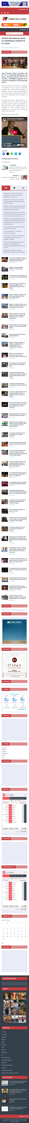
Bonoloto (4, 748)
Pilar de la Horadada (7, 1060)
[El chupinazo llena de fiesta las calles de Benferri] (5, 336)
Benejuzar (4, 1062)
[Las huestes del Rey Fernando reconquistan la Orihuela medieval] (5, 434)
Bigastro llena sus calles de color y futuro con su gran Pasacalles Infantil (18, 326)
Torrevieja (4, 1034)
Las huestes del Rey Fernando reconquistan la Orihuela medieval (17, 434)
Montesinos (4, 1052)
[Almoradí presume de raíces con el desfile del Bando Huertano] (5, 415)
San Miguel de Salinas (7, 1065)
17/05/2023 (5, 47)
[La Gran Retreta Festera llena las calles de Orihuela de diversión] (5, 444)
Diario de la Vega (14, 47)
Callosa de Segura (6, 1057)
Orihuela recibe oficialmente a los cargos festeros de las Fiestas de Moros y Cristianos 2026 (18, 560)
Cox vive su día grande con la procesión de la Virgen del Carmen (17, 529)
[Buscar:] (14, 33)
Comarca (4, 1067)
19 (10, 933)
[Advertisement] (14, 730)
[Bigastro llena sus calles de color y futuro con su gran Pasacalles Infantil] (5, 326)
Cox (2, 1055)
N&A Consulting (14, 1121)
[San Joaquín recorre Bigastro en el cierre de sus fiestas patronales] (5, 277)
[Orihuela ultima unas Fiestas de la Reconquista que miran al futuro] (5, 579)
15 (21, 931)
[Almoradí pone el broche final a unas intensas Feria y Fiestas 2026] (5, 364)
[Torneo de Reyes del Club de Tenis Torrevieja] (5, 1100)
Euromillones (5, 753)
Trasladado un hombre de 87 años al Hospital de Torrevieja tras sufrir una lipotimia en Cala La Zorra (13, 195)
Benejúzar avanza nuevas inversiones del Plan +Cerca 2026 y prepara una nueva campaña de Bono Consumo (14, 207)
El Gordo (4, 751)
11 (7, 931)
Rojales (3, 1042)
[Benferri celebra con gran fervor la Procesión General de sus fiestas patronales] (5, 296)
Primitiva (4, 750)
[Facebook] (1, 12)
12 (10, 931)
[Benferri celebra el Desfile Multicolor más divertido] (5, 269)
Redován (4, 1044)
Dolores (3, 1049)
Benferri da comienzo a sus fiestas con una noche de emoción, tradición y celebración (18, 355)
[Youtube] (4, 12)
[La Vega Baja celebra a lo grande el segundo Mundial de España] (5, 484)
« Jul (3, 943)
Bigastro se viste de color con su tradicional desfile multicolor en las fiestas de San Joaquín (18, 306)
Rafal (3, 1047)
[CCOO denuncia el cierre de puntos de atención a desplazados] (5, 1108)
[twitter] (8, 12)
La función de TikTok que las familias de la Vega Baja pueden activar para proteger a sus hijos (14, 237)
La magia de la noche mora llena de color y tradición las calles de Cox (18, 570)
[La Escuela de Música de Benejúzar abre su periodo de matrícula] (5, 1083)
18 (7, 933)
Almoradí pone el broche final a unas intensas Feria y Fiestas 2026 (17, 364)
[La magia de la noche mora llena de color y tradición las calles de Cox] (5, 570)
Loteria (3, 755)
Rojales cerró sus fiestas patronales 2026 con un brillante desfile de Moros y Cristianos (17, 597)
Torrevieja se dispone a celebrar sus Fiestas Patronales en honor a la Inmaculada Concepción (18, 1091)
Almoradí (4, 1037)
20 (14, 933)
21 (18, 933)
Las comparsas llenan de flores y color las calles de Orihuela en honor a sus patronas (18, 474)
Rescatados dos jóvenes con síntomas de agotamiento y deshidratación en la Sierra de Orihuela (14, 201)
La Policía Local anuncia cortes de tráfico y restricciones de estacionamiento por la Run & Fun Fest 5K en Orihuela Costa (14, 214)
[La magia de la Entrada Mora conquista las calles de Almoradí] (5, 385)
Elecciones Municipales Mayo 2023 (10, 1073)
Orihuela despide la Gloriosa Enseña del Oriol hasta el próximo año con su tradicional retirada (18, 492)
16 (25, 931)
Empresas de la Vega (7, 1070)
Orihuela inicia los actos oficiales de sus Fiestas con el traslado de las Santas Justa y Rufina (18, 519)
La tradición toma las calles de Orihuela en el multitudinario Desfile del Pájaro (17, 501)
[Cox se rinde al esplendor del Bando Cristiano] (5, 511)
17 (3, 933)
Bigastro (4, 1039)
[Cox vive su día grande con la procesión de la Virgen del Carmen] (5, 528)
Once (3, 757)
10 (3, 931)
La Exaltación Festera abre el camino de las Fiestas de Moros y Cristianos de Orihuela (18, 587)
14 (18, 931)
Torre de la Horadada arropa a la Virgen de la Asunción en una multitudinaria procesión (18, 259)
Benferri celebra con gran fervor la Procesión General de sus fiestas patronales (17, 296)
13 (14, 931)
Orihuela (4, 1032)
